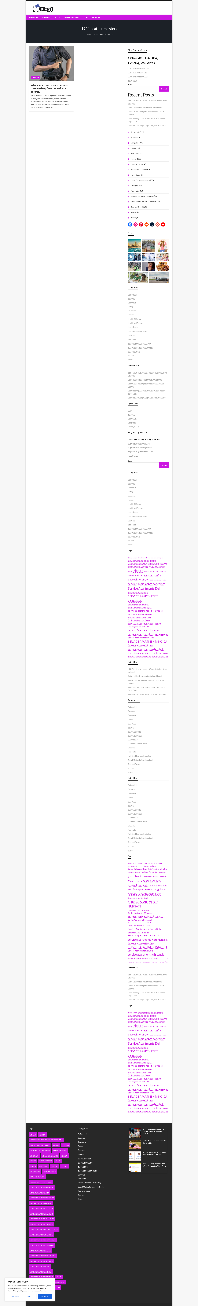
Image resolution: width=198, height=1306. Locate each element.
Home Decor (135, 175)
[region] (30, 1289)
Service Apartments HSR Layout (140, 608)
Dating (133, 148)
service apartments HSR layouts (145, 610)
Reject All (29, 1296)
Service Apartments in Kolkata (139, 620)
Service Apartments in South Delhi (144, 623)
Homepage (89, 35)
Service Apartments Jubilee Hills (138, 627)
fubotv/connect (160, 566)
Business (46, 17)
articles (135, 557)
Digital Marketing (153, 563)
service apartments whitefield (146, 649)
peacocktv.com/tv (138, 579)
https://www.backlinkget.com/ (140, 447)
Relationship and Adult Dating (142, 196)
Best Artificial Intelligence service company (150, 557)
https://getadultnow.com (137, 76)
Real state (135, 191)
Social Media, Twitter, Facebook (143, 202)
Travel (57, 17)
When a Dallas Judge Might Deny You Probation (147, 126)
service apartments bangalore (146, 584)
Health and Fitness (138, 169)
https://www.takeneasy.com (139, 443)
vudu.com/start (163, 653)
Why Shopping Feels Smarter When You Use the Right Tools (154, 1165)
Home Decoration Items (140, 180)
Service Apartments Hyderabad (140, 614)
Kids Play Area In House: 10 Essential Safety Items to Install (153, 1131)
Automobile (135, 132)
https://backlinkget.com (137, 72)
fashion (144, 566)
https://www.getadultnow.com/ (140, 452)
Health (138, 571)
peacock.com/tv (152, 575)
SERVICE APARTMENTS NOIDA (147, 641)
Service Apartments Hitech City (138, 605)
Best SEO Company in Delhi (135, 560)
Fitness (151, 566)
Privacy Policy (133, 427)
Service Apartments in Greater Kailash (139, 617)
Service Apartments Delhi (145, 588)
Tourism (134, 212)
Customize (15, 1296)
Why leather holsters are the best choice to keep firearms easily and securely (49, 88)
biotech (146, 560)
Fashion (134, 159)
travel (130, 653)
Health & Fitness (137, 164)
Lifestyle (36, 77)
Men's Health (135, 575)
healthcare (148, 571)
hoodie (155, 571)
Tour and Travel (137, 207)
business (153, 560)
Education (135, 153)
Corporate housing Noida (137, 563)
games (130, 571)
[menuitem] (33, 17)
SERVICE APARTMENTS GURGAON (143, 598)
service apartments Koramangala (148, 634)
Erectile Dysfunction (134, 566)
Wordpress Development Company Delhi (139, 656)
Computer (33, 17)
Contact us (132, 418)
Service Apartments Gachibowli (138, 592)
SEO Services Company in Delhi (158, 580)
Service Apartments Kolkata (143, 629)
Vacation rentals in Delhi (146, 653)
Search (130, 84)
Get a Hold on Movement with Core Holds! (145, 107)
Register (96, 17)
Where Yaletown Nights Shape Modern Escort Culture (154, 1153)
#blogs (130, 557)
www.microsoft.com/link (160, 656)
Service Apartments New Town (141, 638)
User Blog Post (72, 17)
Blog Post (132, 422)
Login (85, 17)
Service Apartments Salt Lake (140, 645)
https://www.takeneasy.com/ (139, 68)
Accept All (44, 1296)
